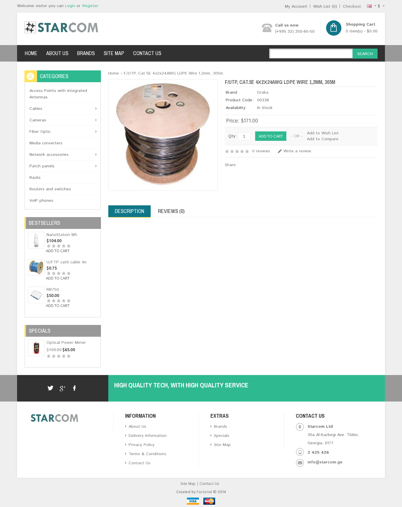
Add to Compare (322, 139)
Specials (221, 436)
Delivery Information (148, 436)
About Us (57, 53)
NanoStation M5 (61, 235)
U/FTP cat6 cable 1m (66, 262)
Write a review (297, 151)
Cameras (37, 120)
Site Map (114, 53)
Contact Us (147, 53)
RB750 (52, 290)
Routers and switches (50, 189)
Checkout (352, 6)
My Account (296, 6)
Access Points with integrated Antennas (58, 94)
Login (70, 6)
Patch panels (41, 166)
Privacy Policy (142, 445)
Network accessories (49, 155)
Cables (35, 109)
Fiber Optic (40, 132)
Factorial (204, 492)
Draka (262, 92)
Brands (86, 53)
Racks (35, 178)
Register (90, 6)
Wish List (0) (325, 6)
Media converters (45, 143)
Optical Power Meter (66, 343)
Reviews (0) (171, 211)
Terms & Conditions (147, 454)
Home (31, 53)
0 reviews (261, 151)
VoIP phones (41, 201)
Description (129, 211)
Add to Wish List (323, 133)
